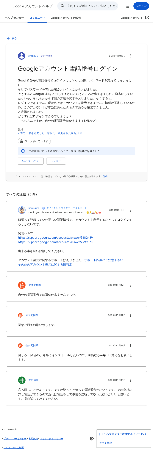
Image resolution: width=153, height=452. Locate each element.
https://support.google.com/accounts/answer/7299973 (55, 242)
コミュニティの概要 (14, 447)
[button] (6, 5)
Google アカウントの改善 (66, 17)
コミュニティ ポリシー (51, 438)
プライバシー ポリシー (15, 438)
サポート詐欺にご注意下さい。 (105, 260)
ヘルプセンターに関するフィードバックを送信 (122, 438)
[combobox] (93, 6)
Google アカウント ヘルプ (32, 6)
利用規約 (33, 438)
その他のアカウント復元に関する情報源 (45, 264)
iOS (80, 133)
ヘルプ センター (14, 17)
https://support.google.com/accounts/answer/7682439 (55, 238)
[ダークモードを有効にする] (91, 438)
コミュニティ (37, 17)
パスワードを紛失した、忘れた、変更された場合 (47, 133)
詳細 (105, 176)
